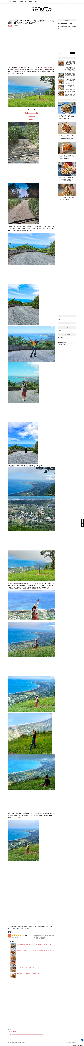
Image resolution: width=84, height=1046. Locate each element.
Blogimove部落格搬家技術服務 (77, 1045)
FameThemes (74, 1042)
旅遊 (26, 1)
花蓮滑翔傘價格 (19, 1034)
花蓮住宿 (9, 1)
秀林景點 (15, 69)
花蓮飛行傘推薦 (39, 1034)
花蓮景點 (10, 25)
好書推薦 (30, 1)
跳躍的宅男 (42, 8)
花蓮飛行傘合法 (32, 1034)
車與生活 (35, 1)
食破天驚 (14, 1)
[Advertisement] (31, 37)
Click (82, 523)
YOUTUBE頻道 (33, 113)
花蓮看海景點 (47, 67)
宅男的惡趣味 (20, 1)
